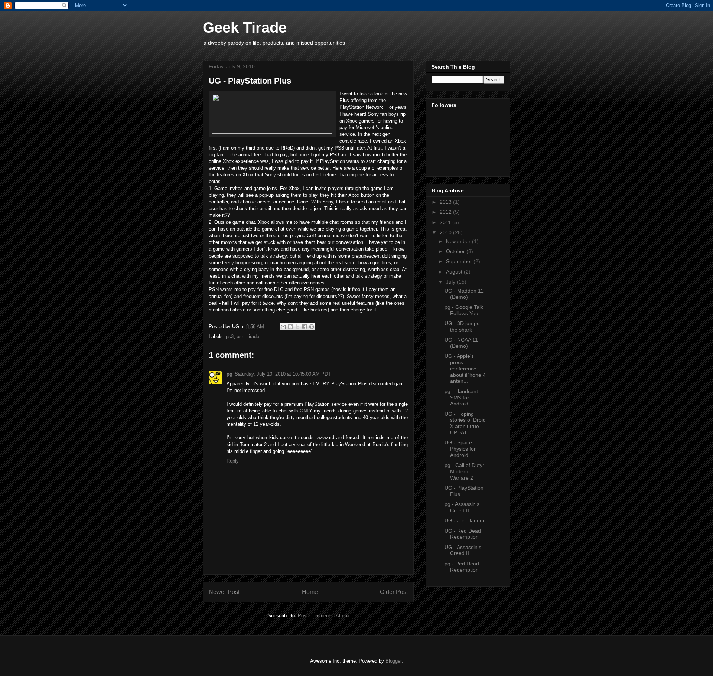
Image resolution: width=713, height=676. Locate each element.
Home (310, 592)
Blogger (393, 661)
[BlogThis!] (290, 326)
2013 (446, 202)
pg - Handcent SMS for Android (461, 397)
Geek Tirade (245, 27)
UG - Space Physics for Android (460, 449)
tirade (253, 336)
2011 (446, 222)
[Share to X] (297, 326)
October (456, 251)
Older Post (394, 592)
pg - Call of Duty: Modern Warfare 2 (464, 471)
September (459, 261)
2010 (446, 232)
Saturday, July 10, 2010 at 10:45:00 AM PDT (283, 374)
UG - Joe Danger (465, 520)
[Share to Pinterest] (311, 326)
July (451, 282)
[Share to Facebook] (304, 326)
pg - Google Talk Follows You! (464, 310)
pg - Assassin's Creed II (462, 507)
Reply (233, 461)
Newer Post (224, 592)
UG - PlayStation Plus (250, 80)
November (459, 241)
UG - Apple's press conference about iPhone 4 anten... (465, 368)
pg (229, 374)
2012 (446, 212)
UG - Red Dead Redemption (463, 534)
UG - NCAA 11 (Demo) (461, 343)
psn (240, 336)
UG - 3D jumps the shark (462, 326)
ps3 (230, 336)
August (455, 272)
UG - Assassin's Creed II (463, 550)
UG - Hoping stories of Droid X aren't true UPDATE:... (465, 423)
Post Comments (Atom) (323, 615)
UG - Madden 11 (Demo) (464, 294)
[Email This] (283, 326)
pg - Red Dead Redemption (462, 567)
